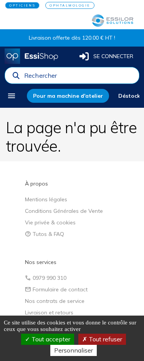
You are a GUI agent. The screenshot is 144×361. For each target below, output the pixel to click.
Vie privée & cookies (50, 222)
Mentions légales (46, 199)
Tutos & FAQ (44, 234)
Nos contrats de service (54, 300)
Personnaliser (73, 350)
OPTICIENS (22, 5)
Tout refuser (104, 339)
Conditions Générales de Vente (64, 210)
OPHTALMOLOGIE (70, 5)
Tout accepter (50, 339)
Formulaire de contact (56, 289)
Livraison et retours (49, 312)
